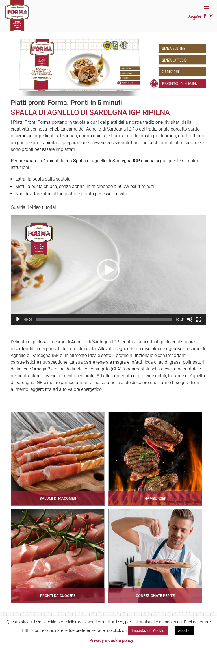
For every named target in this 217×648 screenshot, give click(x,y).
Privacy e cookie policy (111, 640)
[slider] (103, 319)
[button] (108, 270)
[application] (108, 270)
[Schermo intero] (199, 319)
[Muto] (190, 319)
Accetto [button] (184, 631)
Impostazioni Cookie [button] (148, 631)
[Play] (18, 319)
